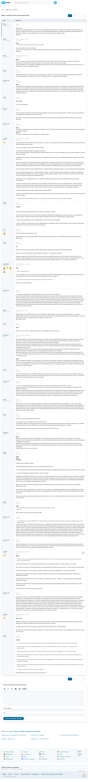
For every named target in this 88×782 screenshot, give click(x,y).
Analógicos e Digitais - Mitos (8, 738)
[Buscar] (55, 2)
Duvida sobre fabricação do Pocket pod (69, 735)
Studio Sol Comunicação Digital (85, 775)
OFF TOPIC (62, 759)
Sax (42, 756)
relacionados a (23, 731)
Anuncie (16, 774)
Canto (7, 756)
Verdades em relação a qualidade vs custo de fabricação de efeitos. (14, 735)
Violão (43, 751)
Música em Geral (10, 751)
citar (17, 25)
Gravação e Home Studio (65, 756)
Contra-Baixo (27, 754)
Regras (4, 774)
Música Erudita (9, 759)
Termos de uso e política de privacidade (51, 774)
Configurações (35, 774)
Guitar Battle (44, 759)
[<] (80, 15)
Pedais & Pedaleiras (13, 9)
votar (19, 40)
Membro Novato (6, 25)
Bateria (61, 754)
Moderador (5, 265)
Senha (4, 713)
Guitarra (25, 751)
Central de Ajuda (25, 774)
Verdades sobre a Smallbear (37, 735)
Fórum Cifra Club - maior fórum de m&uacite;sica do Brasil (5, 2)
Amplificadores (9, 754)
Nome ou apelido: (7, 708)
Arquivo (10, 774)
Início (2, 9)
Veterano (5, 71)
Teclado (43, 754)
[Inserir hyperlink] (16, 689)
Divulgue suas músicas (29, 759)
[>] (84, 15)
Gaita (25, 756)
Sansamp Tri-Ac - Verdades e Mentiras (40, 738)
